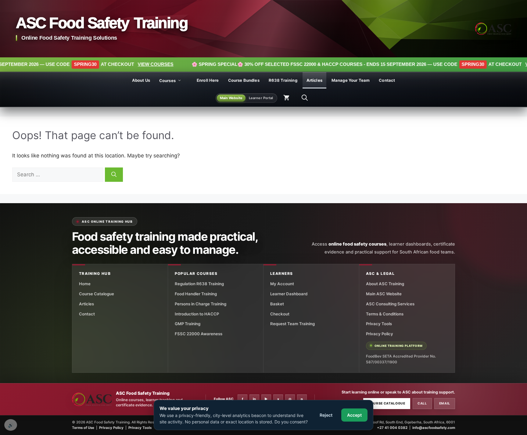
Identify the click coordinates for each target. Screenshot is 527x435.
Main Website (231, 97)
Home (85, 283)
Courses (167, 80)
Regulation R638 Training (199, 283)
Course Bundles (244, 80)
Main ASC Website (384, 293)
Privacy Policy (379, 333)
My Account (282, 283)
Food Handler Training (196, 293)
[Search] (114, 174)
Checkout (279, 313)
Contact (387, 80)
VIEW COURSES (121, 64)
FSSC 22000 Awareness (198, 333)
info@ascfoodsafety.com (433, 428)
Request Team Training (292, 323)
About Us (141, 80)
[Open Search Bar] (305, 98)
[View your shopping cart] (286, 98)
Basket (277, 303)
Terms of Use (83, 428)
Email (444, 403)
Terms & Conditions (384, 313)
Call (422, 403)
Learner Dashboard (288, 293)
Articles (314, 80)
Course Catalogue (96, 293)
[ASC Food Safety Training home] (92, 399)
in (254, 399)
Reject (326, 415)
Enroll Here (208, 80)
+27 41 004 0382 (392, 428)
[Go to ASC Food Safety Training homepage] (493, 29)
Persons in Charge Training (200, 303)
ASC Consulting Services (390, 303)
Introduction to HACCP (197, 313)
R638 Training (283, 80)
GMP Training (187, 323)
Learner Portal (261, 97)
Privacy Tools (379, 323)
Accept (354, 415)
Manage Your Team (351, 80)
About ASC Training (385, 283)
